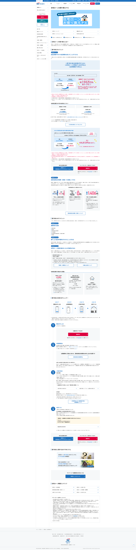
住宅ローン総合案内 (56, 487)
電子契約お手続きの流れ (71, 395)
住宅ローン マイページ (73, 346)
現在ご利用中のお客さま (41, 10)
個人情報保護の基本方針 (69, 534)
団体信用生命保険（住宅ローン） (58, 489)
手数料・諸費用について (64, 265)
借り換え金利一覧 (80, 33)
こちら (62, 121)
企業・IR (52, 0)
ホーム (37, 529)
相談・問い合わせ (40, 47)
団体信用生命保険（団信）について (75, 213)
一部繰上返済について (87, 265)
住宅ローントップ (55, 31)
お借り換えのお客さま (62, 388)
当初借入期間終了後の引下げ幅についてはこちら (74, 116)
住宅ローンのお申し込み (81, 492)
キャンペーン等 (86, 3)
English (95, 0)
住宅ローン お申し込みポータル (41, 56)
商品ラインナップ (40, 31)
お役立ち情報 (39, 52)
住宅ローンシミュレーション (57, 33)
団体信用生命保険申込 (78, 357)
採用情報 (56, 0)
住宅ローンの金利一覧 (81, 487)
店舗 (83, 0)
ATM (86, 0)
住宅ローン (39, 7)
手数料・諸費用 (39, 40)
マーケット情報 (72, 3)
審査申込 (92, 3)
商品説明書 (90, 171)
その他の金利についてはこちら (75, 124)
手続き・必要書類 (40, 45)
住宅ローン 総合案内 (40, 50)
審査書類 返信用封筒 (62, 426)
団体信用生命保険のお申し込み (42, 37)
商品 (51, 3)
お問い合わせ (90, 0)
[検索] (99, 1)
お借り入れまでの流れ (56, 492)
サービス (58, 3)
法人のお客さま (46, 0)
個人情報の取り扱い (60, 534)
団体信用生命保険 (40, 34)
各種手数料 (79, 0)
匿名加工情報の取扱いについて (79, 534)
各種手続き (79, 3)
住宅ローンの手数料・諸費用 (82, 489)
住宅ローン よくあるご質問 (41, 58)
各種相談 (65, 3)
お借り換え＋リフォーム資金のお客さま (87, 388)
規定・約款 (54, 534)
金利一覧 (74, 0)
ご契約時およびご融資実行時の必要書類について (78, 401)
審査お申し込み (80, 31)
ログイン (97, 3)
